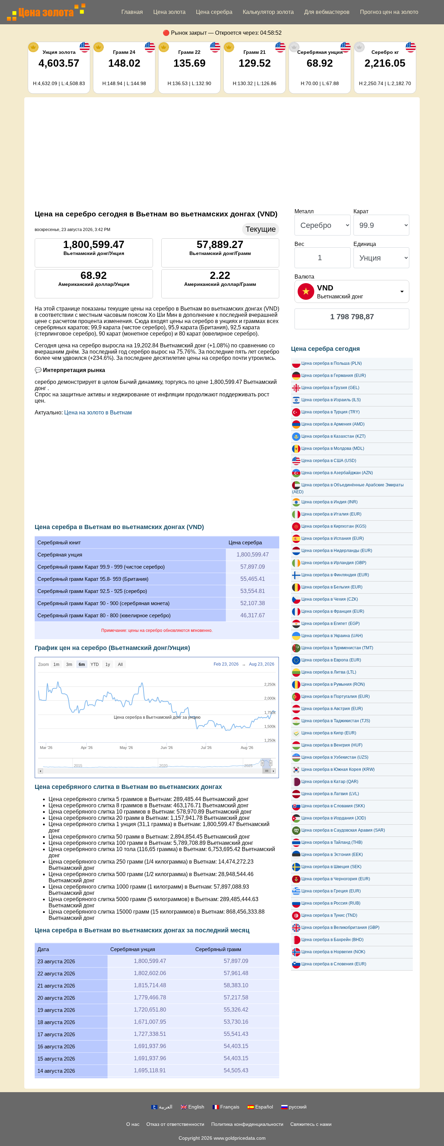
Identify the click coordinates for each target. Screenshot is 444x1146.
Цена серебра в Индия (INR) (329, 502)
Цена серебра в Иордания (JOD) (333, 818)
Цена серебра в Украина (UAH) (332, 635)
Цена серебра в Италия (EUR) (331, 514)
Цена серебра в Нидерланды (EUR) (336, 550)
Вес (299, 244)
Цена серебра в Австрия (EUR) (332, 708)
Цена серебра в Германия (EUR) (333, 375)
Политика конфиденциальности (247, 1124)
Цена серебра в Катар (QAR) (329, 781)
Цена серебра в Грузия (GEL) (330, 387)
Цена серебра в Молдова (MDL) (332, 448)
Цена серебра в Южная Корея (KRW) (338, 769)
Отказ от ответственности (175, 1124)
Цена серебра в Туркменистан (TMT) (337, 647)
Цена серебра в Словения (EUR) (333, 964)
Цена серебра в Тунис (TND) (329, 915)
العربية (164, 1107)
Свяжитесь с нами (311, 1124)
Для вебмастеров (327, 12)
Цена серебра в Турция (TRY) (330, 412)
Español (263, 1107)
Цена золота (169, 12)
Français (229, 1107)
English (195, 1107)
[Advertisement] (222, 152)
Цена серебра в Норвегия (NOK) (333, 951)
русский (297, 1107)
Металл (304, 211)
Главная (132, 12)
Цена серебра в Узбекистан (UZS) (334, 757)
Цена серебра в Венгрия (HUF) (331, 745)
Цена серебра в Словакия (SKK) (333, 805)
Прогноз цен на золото (389, 12)
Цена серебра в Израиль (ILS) (331, 399)
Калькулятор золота (268, 12)
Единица (364, 244)
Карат (360, 211)
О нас (132, 1124)
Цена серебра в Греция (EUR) (331, 891)
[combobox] (351, 291)
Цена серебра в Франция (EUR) (332, 611)
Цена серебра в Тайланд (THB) (331, 842)
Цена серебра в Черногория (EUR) (335, 878)
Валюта (304, 277)
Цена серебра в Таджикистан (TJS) (335, 720)
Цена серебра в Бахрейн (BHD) (332, 939)
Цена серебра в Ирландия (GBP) (333, 562)
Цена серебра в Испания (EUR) (332, 538)
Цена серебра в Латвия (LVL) (330, 793)
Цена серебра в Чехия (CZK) (329, 599)
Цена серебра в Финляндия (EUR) (335, 574)
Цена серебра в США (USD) (328, 460)
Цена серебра (214, 12)
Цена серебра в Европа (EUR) (331, 660)
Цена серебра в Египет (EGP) (330, 623)
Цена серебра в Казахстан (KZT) (333, 436)
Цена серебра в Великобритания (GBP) (340, 927)
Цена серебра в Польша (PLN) (331, 363)
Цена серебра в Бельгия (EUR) (331, 587)
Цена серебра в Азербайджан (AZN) (337, 472)
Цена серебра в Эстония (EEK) (332, 854)
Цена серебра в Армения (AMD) (333, 424)
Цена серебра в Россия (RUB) (330, 903)
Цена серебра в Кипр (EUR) (328, 733)
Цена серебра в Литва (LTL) (328, 672)
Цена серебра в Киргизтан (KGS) (333, 526)
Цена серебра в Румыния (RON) (333, 684)
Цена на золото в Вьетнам (98, 412)
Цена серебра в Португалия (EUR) (335, 696)
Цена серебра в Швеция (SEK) (331, 866)
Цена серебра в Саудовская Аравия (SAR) (343, 830)
